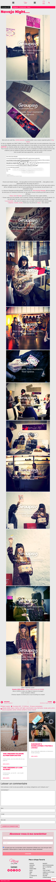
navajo (45, 708)
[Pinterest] (17, 870)
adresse (4, 708)
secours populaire (7, 709)
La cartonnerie (9, 201)
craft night (22, 708)
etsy (35, 708)
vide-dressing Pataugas (39, 190)
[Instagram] (14, 870)
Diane (11, 195)
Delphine (10, 202)
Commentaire (5, 789)
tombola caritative (22, 709)
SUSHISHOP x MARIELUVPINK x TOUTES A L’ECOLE (42, 746)
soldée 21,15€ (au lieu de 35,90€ (28, 689)
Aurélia (21, 202)
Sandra (20, 195)
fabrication (40, 708)
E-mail (2, 814)
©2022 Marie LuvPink (5, 880)
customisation (30, 708)
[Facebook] (8, 870)
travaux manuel (31, 709)
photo (53, 708)
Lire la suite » (6, 764)
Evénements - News (24, 7)
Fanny (39, 202)
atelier (8, 708)
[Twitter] (11, 870)
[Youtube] (19, 870)
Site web (3, 819)
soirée (14, 709)
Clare (14, 195)
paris (49, 708)
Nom (2, 808)
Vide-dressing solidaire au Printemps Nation (13, 754)
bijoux (12, 708)
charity (17, 708)
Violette (16, 202)
